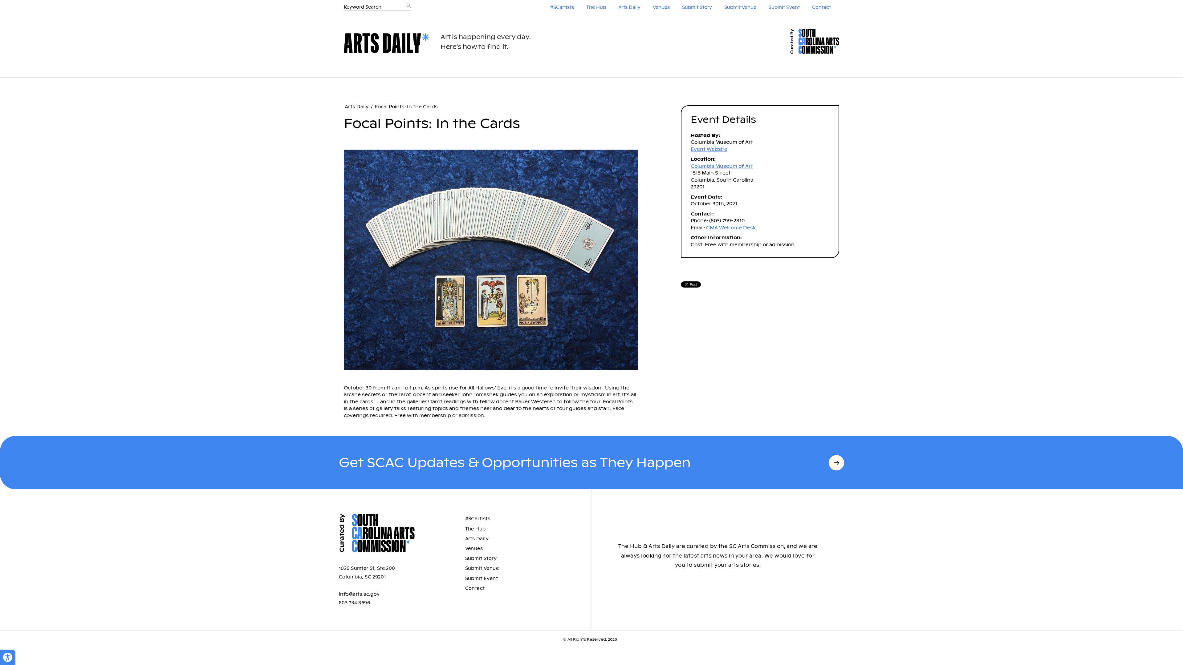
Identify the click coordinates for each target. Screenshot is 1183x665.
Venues (661, 7)
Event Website (709, 149)
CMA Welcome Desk (731, 228)
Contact (821, 7)
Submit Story (697, 7)
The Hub (596, 7)
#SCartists (562, 7)
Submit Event (784, 7)
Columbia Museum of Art (722, 166)
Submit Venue (740, 7)
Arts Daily (629, 7)
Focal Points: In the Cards (406, 106)
